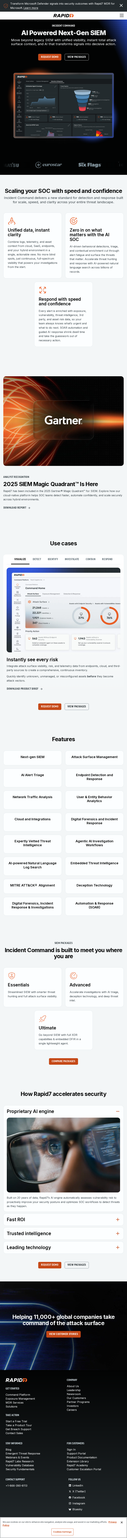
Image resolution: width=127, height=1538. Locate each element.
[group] (63, 165)
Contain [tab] (90, 559)
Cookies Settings (62, 1532)
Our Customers (76, 1398)
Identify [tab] (53, 559)
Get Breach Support (18, 1429)
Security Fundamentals (20, 1469)
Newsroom (74, 1394)
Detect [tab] (37, 559)
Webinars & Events (17, 1457)
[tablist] (63, 559)
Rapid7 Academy (77, 1465)
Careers (72, 1409)
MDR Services (14, 1402)
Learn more (30, 8)
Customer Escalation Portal (84, 1469)
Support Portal (76, 1453)
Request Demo (50, 57)
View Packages (76, 57)
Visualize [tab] (20, 559)
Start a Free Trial (16, 1421)
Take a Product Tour (19, 1425)
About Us (73, 1386)
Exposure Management (20, 1398)
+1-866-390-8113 (16, 1485)
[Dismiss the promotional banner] (121, 5)
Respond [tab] (107, 559)
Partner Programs (78, 1402)
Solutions (11, 1406)
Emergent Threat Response (23, 1453)
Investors (73, 1405)
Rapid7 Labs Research (20, 1461)
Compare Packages (63, 1061)
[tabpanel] (63, 629)
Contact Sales (14, 1433)
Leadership (74, 1390)
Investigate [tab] (72, 559)
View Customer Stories (63, 1334)
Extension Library (78, 1461)
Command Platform (18, 1394)
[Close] (121, 1522)
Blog (8, 1449)
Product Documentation (82, 1457)
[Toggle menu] (122, 15)
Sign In (71, 1449)
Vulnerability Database (20, 1465)
